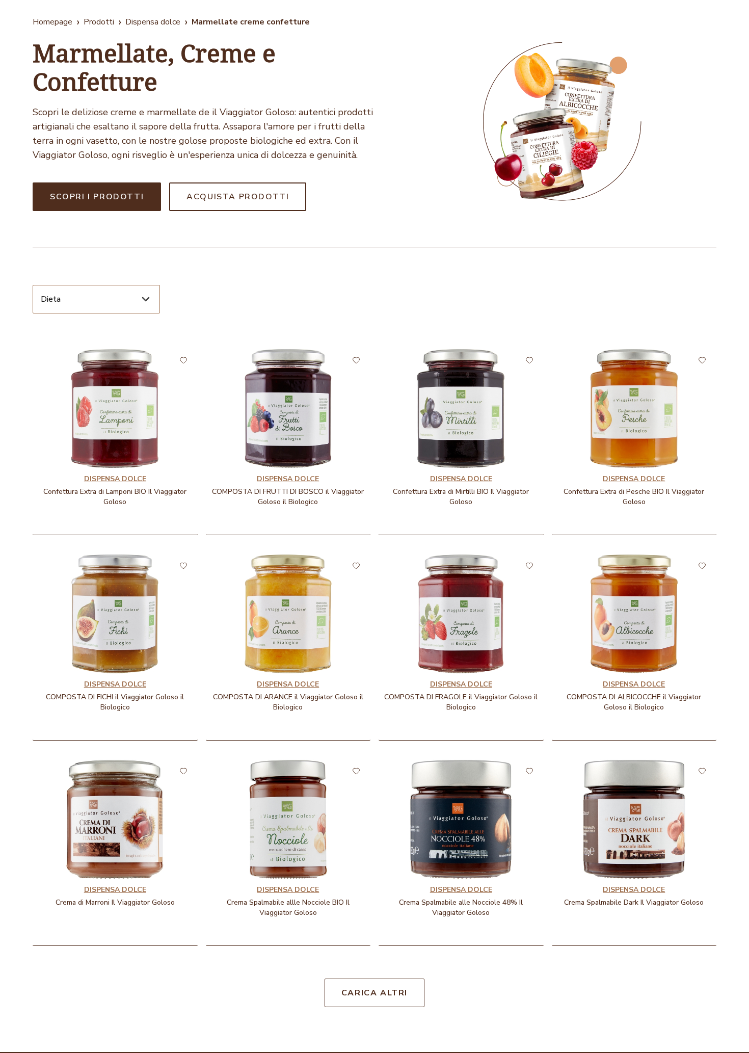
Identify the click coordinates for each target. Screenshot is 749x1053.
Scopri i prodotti (97, 196)
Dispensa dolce (152, 22)
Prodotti (99, 22)
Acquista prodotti (237, 196)
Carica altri (374, 992)
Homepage (52, 22)
